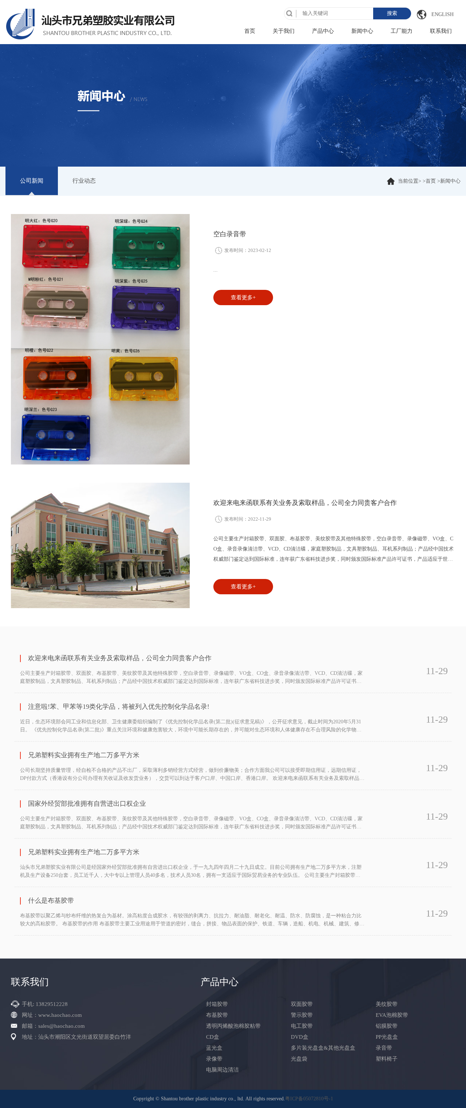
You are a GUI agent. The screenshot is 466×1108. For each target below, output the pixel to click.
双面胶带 (302, 1004)
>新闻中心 (449, 181)
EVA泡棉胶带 (392, 1015)
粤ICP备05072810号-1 (309, 1098)
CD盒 (212, 1037)
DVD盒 (299, 1037)
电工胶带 (302, 1026)
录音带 (384, 1048)
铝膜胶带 (387, 1026)
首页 (249, 31)
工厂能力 (401, 31)
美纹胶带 (387, 1004)
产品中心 (323, 31)
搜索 (392, 13)
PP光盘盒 (387, 1037)
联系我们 (441, 31)
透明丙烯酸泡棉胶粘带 (233, 1026)
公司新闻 (31, 181)
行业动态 (84, 181)
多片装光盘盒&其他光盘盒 (323, 1048)
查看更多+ (243, 297)
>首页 (429, 181)
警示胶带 (302, 1015)
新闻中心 (362, 31)
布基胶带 (217, 1015)
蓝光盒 (214, 1048)
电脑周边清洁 (222, 1070)
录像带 (214, 1059)
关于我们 (284, 31)
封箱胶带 (217, 1004)
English (442, 14)
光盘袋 (299, 1059)
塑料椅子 (387, 1059)
